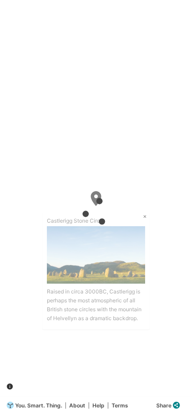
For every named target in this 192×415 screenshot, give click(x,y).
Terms (120, 405)
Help (98, 405)
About (77, 405)
